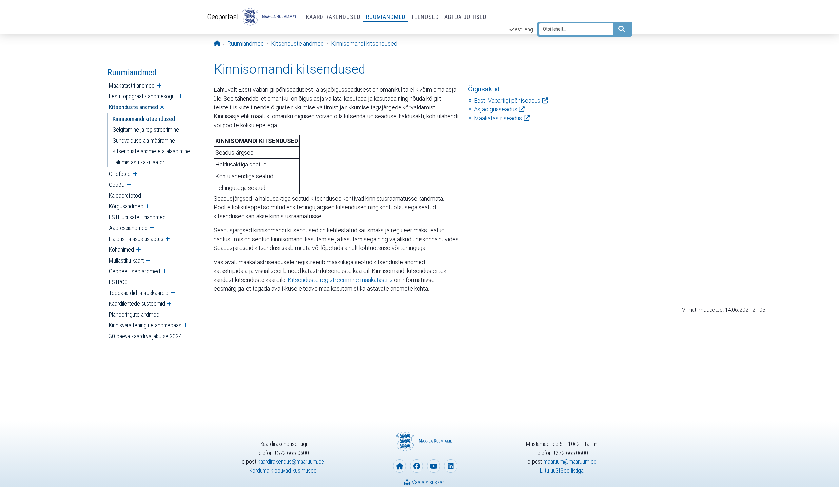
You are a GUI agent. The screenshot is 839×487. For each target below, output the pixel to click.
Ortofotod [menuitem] (120, 173)
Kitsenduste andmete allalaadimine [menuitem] (151, 151)
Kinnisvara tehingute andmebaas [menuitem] (145, 325)
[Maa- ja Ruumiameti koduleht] (399, 466)
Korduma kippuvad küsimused (283, 470)
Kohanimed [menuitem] (121, 249)
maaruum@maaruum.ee (569, 461)
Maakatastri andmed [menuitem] (132, 85)
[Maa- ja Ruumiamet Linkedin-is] (450, 466)
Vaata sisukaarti (428, 482)
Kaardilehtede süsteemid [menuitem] (137, 303)
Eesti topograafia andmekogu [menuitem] (142, 96)
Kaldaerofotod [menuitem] (125, 195)
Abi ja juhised (465, 16)
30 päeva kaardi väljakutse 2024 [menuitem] (145, 336)
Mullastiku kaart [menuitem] (126, 260)
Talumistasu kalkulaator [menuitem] (138, 162)
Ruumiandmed (386, 16)
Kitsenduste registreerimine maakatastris (340, 279)
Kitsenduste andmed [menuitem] (133, 107)
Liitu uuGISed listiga (562, 470)
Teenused (425, 16)
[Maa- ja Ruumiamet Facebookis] (416, 466)
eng (528, 29)
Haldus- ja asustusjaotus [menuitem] (136, 238)
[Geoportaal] (268, 17)
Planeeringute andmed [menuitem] (134, 314)
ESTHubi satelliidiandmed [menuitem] (137, 217)
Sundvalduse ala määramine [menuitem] (144, 140)
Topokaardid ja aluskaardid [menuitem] (138, 292)
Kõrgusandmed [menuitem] (126, 206)
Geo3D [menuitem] (117, 184)
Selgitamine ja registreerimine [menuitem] (146, 129)
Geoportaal (223, 16)
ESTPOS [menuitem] (118, 282)
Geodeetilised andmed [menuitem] (134, 271)
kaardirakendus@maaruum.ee (291, 461)
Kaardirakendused (333, 16)
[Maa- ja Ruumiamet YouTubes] (433, 466)
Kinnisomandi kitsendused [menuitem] (144, 118)
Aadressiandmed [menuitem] (128, 227)
